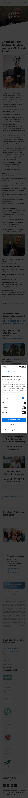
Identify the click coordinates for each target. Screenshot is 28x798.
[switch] (24, 403)
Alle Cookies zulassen (14, 419)
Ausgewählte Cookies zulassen (14, 424)
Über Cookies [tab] (22, 371)
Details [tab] (14, 371)
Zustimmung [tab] (5, 371)
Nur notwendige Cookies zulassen (14, 430)
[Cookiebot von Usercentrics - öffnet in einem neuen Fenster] (19, 367)
